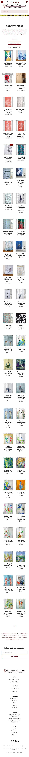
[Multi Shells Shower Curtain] (8, 318)
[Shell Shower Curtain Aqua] (8, 198)
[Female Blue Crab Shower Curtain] (8, 364)
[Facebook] (11, 2)
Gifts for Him (14, 732)
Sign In (14, 702)
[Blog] (18, 2)
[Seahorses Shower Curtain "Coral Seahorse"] (8, 580)
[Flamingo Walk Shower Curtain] (21, 224)
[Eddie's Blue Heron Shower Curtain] (8, 388)
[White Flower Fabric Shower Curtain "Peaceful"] (21, 173)
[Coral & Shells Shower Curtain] (21, 580)
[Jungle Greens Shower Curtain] (8, 462)
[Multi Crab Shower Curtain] (8, 173)
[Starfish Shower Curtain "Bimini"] (8, 55)
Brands (14, 729)
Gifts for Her (14, 734)
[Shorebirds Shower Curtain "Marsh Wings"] (21, 556)
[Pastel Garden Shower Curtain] (8, 509)
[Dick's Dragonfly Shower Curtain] (8, 556)
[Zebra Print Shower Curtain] (21, 318)
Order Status (14, 704)
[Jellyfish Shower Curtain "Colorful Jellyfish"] (21, 604)
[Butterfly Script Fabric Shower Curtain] (21, 270)
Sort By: (10, 47)
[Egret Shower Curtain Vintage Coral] (8, 102)
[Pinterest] (13, 2)
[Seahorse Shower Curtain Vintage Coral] (8, 126)
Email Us (14, 691)
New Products (14, 730)
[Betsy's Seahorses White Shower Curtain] (21, 413)
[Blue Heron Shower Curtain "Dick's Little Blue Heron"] (21, 388)
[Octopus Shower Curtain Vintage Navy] (21, 198)
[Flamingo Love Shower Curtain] (21, 149)
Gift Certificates (14, 736)
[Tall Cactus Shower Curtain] (21, 485)
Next (14, 626)
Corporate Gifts (14, 721)
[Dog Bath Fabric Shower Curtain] (8, 270)
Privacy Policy (23, 748)
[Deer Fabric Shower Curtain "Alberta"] (21, 294)
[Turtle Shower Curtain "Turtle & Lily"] (8, 485)
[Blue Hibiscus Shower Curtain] (21, 340)
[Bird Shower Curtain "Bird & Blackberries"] (21, 439)
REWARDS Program (14, 698)
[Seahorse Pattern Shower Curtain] (8, 224)
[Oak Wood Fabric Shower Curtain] (21, 102)
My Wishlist (14, 707)
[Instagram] (16, 2)
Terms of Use (14, 749)
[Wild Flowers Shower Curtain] (21, 462)
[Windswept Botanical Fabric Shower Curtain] (8, 246)
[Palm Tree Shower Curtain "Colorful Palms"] (8, 604)
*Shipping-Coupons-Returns (14, 720)
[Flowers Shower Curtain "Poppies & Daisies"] (8, 532)
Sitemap (17, 748)
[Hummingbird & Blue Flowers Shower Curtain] (21, 509)
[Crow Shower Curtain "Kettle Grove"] (21, 78)
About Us (14, 716)
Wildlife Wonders (10, 748)
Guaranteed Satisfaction (14, 718)
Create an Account (16, 745)
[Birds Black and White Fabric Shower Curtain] (8, 294)
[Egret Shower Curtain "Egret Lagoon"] (21, 364)
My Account (14, 700)
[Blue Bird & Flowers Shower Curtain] (21, 532)
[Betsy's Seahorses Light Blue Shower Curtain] (8, 413)
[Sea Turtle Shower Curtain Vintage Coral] (21, 126)
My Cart (14, 705)
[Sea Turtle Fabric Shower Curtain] (21, 246)
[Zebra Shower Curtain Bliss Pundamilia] (8, 149)
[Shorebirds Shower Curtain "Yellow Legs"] (8, 340)
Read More (14, 39)
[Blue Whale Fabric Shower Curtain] (21, 55)
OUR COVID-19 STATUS (14, 714)
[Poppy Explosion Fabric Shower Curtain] (8, 78)
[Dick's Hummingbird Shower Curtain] (8, 439)
